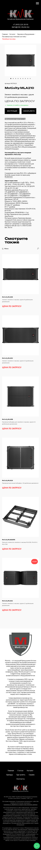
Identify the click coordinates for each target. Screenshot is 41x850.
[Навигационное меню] (37, 3)
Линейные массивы (9, 39)
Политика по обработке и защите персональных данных (20, 804)
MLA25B (7, 175)
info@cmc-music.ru (20, 27)
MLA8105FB (9, 177)
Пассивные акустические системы (14, 37)
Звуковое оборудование (25, 34)
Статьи (20, 770)
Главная (5, 34)
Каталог (12, 34)
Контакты (21, 779)
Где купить (20, 775)
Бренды (9, 775)
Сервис (32, 775)
